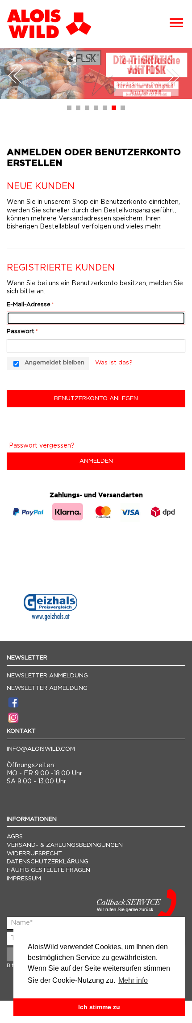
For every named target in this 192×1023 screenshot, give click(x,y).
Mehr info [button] (133, 980)
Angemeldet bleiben (54, 363)
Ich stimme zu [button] (99, 1006)
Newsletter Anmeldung (47, 676)
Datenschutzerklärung (47, 862)
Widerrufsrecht (34, 854)
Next (173, 75)
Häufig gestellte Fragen (48, 870)
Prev (15, 75)
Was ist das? (114, 363)
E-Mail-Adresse (28, 305)
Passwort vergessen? (42, 446)
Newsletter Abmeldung (47, 688)
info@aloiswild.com (41, 749)
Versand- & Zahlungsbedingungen (65, 845)
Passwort (20, 331)
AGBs (15, 837)
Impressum (24, 879)
